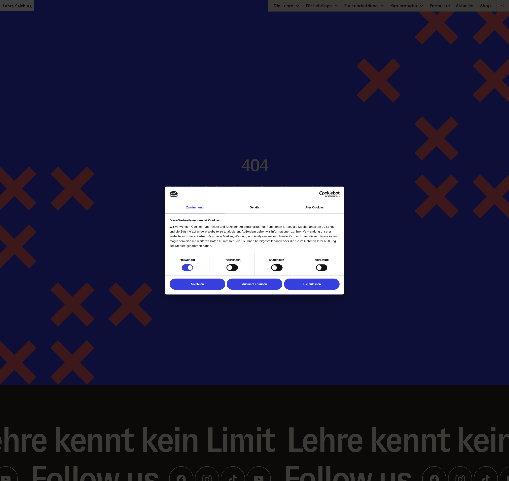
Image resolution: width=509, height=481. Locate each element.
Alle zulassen (311, 284)
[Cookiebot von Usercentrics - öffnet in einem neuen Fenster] (322, 194)
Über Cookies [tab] (314, 207)
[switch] (232, 267)
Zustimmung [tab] (195, 207)
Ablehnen (197, 284)
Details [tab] (254, 207)
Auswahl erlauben (254, 284)
